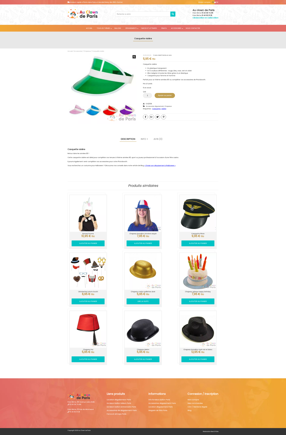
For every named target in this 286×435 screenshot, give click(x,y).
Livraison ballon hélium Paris (119, 403)
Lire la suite (143, 301)
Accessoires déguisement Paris (162, 403)
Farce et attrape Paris (116, 414)
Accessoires (78, 51)
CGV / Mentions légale (197, 407)
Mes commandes (195, 403)
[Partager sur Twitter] (157, 117)
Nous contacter (193, 28)
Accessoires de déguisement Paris (122, 410)
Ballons (118, 28)
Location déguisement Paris (119, 399)
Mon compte (193, 399)
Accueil (89, 28)
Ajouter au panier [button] (88, 243)
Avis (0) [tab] (158, 139)
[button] (134, 56)
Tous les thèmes (103, 28)
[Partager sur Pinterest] (163, 117)
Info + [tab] (144, 139)
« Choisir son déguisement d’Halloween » (160, 165)
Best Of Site (214, 431)
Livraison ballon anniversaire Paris (121, 407)
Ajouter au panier (165, 95)
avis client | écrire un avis (162, 55)
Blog (189, 410)
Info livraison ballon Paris (159, 399)
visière (163, 109)
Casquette (156, 109)
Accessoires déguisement (155, 106)
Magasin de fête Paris (157, 410)
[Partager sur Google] (151, 117)
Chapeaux (87, 51)
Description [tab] (128, 139)
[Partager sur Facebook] (145, 117)
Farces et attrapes (149, 28)
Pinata (164, 28)
